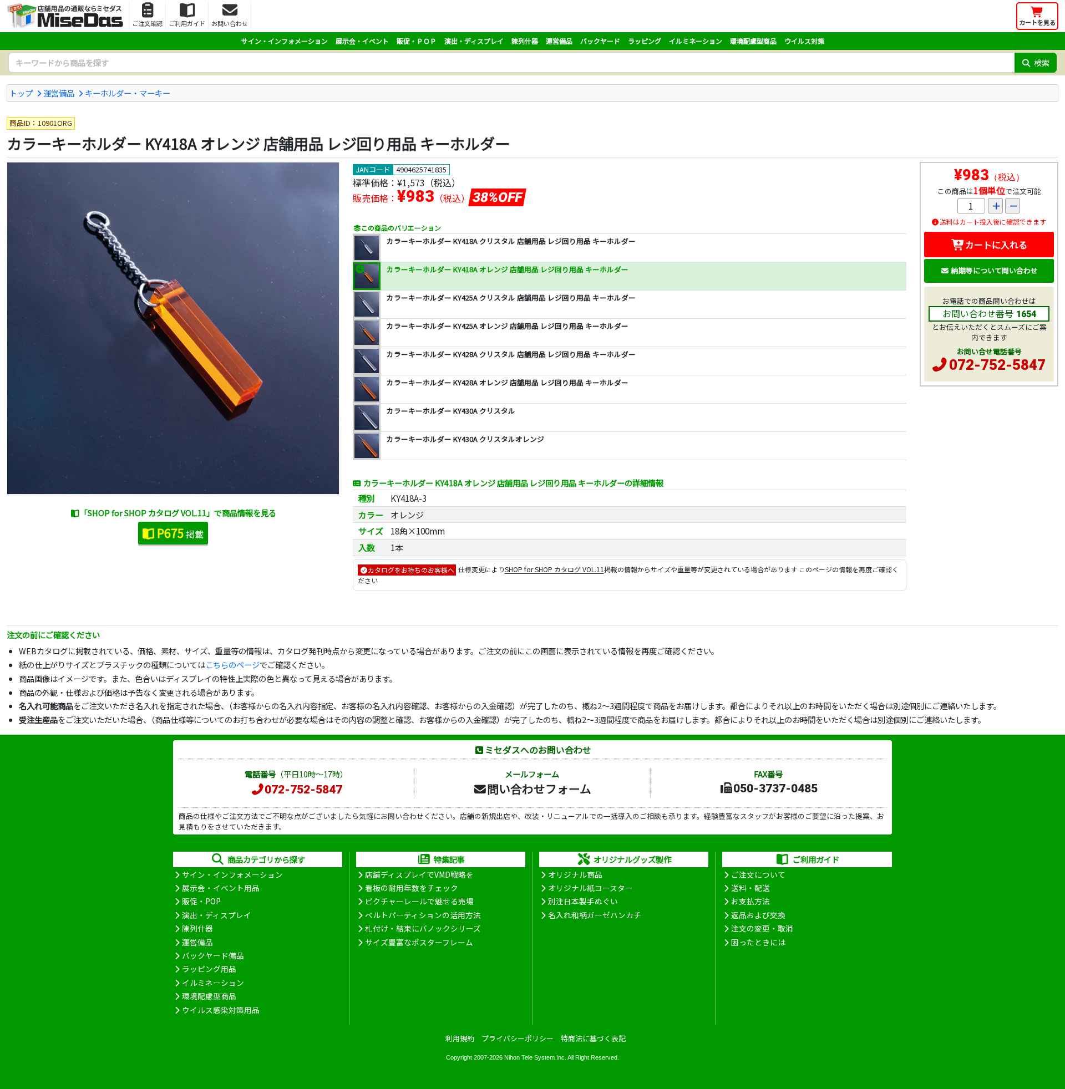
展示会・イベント (362, 40)
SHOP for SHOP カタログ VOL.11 (554, 569)
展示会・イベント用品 (221, 887)
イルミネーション (695, 40)
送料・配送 (750, 887)
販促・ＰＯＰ (417, 40)
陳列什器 (524, 40)
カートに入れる (996, 244)
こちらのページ (232, 664)
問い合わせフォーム (539, 788)
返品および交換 (758, 914)
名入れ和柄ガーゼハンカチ (594, 914)
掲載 (180, 533)
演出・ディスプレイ (474, 40)
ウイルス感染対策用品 (221, 1009)
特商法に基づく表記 (593, 1038)
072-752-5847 (997, 365)
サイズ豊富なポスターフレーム (419, 942)
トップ (21, 93)
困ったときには (758, 942)
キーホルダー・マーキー (127, 93)
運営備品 (559, 40)
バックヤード (600, 40)
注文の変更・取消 (762, 928)
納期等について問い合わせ (994, 270)
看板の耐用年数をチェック (411, 887)
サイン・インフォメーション (284, 40)
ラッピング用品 (209, 968)
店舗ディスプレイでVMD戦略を (419, 874)
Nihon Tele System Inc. (535, 1057)
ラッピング (644, 40)
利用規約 (459, 1038)
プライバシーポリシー (517, 1038)
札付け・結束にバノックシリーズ (423, 928)
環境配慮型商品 (753, 40)
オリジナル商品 (575, 874)
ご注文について (758, 874)
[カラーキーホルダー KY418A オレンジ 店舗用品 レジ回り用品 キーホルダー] (173, 328)
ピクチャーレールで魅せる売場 (419, 901)
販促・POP (201, 901)
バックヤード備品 (213, 955)
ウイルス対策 (804, 40)
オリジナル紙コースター (590, 887)
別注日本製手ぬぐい (583, 901)
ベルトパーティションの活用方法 (423, 914)
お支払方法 (750, 901)
